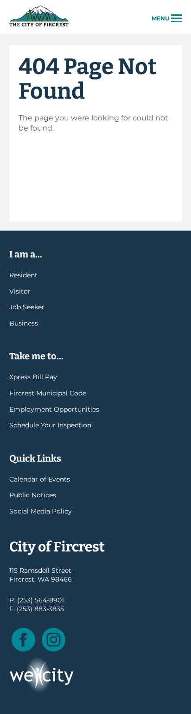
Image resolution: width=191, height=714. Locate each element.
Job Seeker (27, 307)
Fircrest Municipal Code (47, 393)
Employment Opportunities (54, 409)
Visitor (20, 291)
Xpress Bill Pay (33, 377)
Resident (23, 275)
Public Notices (32, 495)
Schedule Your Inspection (50, 425)
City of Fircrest (39, 27)
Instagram (53, 639)
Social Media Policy (40, 511)
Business (23, 323)
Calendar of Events (39, 479)
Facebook (23, 639)
